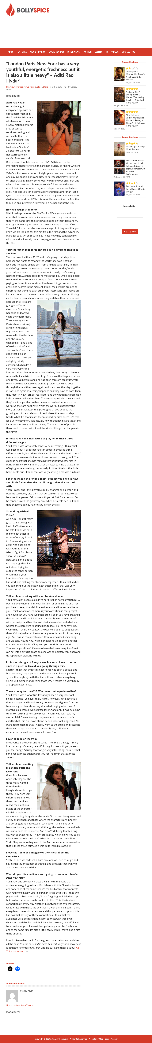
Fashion (87, 51)
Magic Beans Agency (108, 1038)
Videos (115, 51)
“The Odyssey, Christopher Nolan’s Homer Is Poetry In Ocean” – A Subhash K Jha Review (135, 120)
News (11, 51)
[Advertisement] (103, 24)
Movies (19, 86)
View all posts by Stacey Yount (20, 1005)
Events (99, 51)
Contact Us (128, 51)
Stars (45, 86)
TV (107, 51)
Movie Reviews (38, 51)
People (33, 86)
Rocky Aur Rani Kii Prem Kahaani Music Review (135, 189)
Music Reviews (56, 51)
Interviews (73, 51)
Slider (39, 86)
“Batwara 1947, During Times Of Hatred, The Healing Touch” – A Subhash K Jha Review (135, 97)
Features (21, 51)
